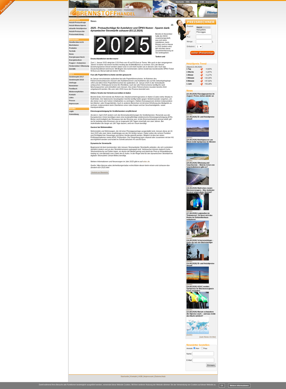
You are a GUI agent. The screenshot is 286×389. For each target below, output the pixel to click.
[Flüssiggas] (203, 32)
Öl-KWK (72, 69)
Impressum (210, 2)
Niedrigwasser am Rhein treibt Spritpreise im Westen (201, 141)
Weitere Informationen (239, 386)
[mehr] (189, 115)
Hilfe (188, 2)
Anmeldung (74, 114)
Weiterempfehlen (76, 92)
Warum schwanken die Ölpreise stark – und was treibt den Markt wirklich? (200, 314)
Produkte (73, 48)
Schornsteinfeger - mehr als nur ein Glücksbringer (199, 241)
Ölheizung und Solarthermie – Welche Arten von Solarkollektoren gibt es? (200, 165)
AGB (202, 2)
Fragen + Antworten (77, 63)
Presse (72, 101)
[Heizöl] (203, 27)
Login (71, 111)
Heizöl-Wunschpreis (77, 25)
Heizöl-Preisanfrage (77, 22)
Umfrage (72, 83)
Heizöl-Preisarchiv (77, 31)
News (71, 54)
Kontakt (194, 2)
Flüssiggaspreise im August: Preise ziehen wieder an (200, 95)
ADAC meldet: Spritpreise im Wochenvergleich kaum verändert (200, 289)
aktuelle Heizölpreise (78, 28)
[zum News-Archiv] (207, 337)
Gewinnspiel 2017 (76, 77)
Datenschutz (160, 376)
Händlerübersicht (76, 42)
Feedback (73, 89)
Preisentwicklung (76, 34)
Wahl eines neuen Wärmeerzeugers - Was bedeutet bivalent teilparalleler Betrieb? (200, 190)
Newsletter (73, 86)
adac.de (146, 162)
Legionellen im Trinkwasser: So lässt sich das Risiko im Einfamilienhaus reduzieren (199, 216)
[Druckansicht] (172, 25)
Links (71, 98)
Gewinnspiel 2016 (76, 80)
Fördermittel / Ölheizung (79, 66)
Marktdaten (74, 45)
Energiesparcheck (77, 57)
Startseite (180, 2)
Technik (72, 51)
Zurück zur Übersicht (99, 172)
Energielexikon (75, 60)
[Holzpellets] (203, 30)
